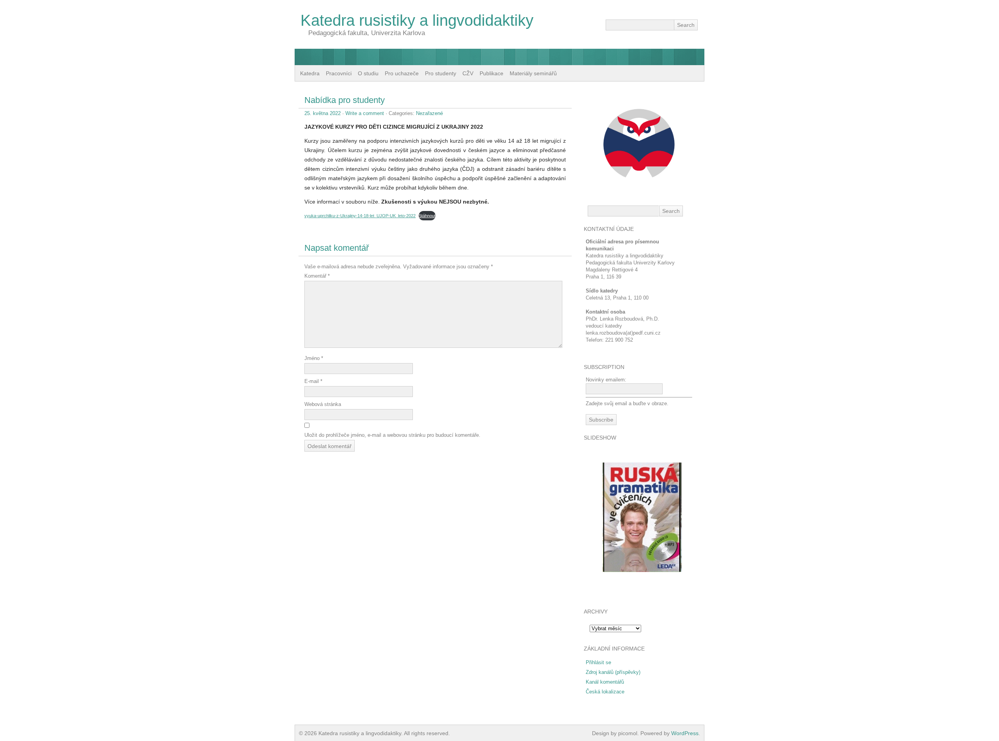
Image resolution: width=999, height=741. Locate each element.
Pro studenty (440, 73)
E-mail (313, 381)
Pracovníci (339, 73)
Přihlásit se (598, 662)
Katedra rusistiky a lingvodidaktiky (416, 20)
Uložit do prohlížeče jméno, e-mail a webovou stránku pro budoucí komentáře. (392, 435)
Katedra (310, 73)
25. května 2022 (322, 113)
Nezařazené (429, 113)
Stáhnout (427, 215)
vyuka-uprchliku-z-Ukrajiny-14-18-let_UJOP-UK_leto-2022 (360, 215)
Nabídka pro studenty (344, 100)
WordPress (685, 733)
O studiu (368, 73)
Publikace (491, 73)
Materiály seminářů (533, 73)
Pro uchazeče (402, 73)
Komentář (317, 276)
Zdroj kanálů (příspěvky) (613, 672)
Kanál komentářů (605, 682)
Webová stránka (322, 404)
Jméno (313, 358)
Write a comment (364, 113)
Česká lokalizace (605, 692)
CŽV (467, 73)
